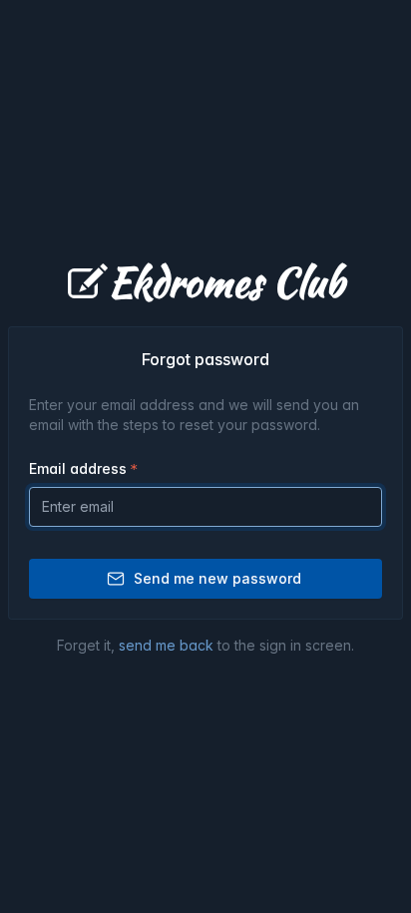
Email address (78, 468)
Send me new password (217, 578)
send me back (166, 645)
